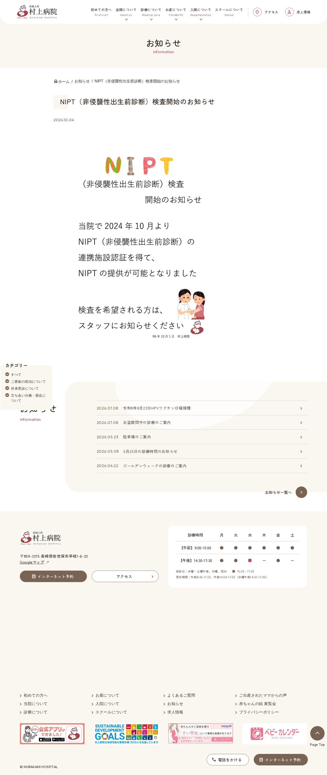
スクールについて (111, 712)
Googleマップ (32, 562)
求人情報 (304, 12)
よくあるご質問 (181, 695)
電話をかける (230, 760)
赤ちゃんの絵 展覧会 (257, 704)
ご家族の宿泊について (28, 381)
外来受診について (25, 388)
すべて (16, 374)
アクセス (272, 12)
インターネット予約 (283, 760)
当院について (36, 704)
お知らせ (175, 704)
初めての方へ (36, 695)
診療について (36, 712)
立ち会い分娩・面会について (28, 397)
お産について (107, 695)
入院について (107, 704)
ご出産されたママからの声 (263, 695)
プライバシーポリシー (259, 712)
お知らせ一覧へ (278, 492)
